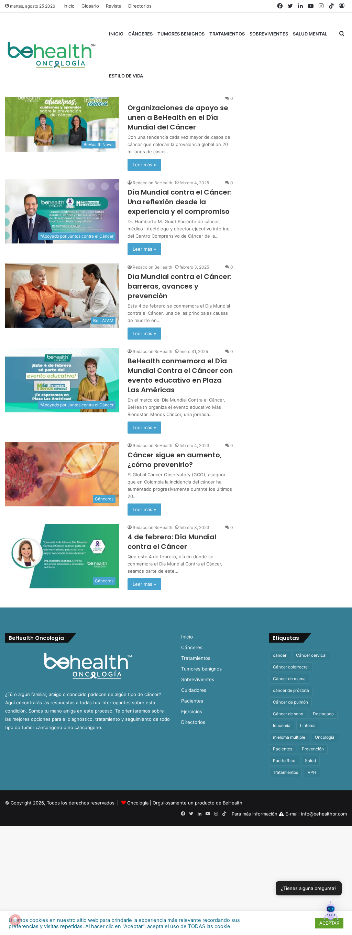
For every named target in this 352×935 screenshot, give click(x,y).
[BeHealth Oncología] (51, 55)
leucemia (281, 725)
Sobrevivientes (269, 34)
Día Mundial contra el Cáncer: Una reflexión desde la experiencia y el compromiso (180, 201)
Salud (310, 760)
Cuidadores (193, 690)
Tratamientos (227, 34)
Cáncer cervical (311, 655)
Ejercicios (191, 711)
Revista (113, 6)
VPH (312, 772)
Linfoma (308, 725)
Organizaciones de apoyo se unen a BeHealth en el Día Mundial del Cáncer (178, 117)
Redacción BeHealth (152, 182)
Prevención (313, 748)
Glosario (90, 6)
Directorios (140, 6)
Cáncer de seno (288, 713)
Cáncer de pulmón (290, 702)
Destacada (323, 713)
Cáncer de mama (289, 678)
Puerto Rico (284, 760)
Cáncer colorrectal (291, 666)
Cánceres (140, 34)
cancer (279, 655)
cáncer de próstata (291, 690)
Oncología (324, 737)
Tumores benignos (181, 34)
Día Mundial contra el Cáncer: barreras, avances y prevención (180, 286)
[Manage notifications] (15, 919)
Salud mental (310, 34)
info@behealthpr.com (324, 814)
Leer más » (144, 164)
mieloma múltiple (289, 737)
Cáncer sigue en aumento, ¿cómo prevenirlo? (175, 459)
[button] (331, 913)
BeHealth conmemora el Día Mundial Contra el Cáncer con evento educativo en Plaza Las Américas (180, 375)
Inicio (69, 6)
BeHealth (232, 803)
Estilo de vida (126, 76)
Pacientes (192, 701)
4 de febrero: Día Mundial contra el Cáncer (172, 541)
